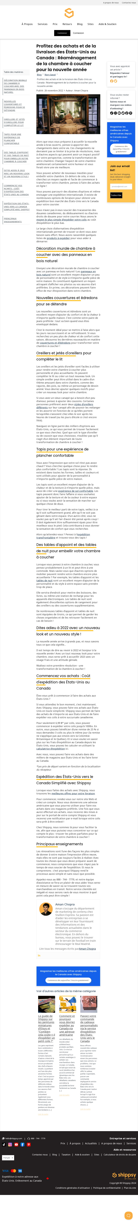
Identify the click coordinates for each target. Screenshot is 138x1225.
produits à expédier (58, 238)
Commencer (62, 33)
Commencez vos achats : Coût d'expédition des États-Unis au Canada (16, 190)
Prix (55, 24)
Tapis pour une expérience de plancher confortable (12, 139)
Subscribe (116, 195)
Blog (79, 24)
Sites (91, 24)
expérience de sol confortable (75, 491)
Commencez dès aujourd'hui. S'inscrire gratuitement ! (68, 980)
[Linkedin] (39, 955)
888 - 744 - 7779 (38, 1138)
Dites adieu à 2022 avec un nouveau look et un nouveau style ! (17, 173)
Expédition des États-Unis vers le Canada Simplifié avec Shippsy (17, 206)
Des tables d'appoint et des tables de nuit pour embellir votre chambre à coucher (16, 157)
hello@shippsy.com (14, 1138)
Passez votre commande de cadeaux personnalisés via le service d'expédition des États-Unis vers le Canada (89, 1028)
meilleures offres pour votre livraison (73, 793)
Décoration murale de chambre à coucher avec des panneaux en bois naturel (15, 86)
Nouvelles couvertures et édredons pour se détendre (14, 106)
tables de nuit (44, 580)
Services (42, 24)
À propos (27, 24)
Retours (67, 24)
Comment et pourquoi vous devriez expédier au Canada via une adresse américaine (67, 1025)
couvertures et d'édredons (55, 342)
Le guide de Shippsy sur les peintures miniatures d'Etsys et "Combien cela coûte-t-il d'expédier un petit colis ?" (46, 1028)
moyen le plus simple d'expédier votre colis (61, 219)
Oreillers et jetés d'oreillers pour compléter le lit (14, 122)
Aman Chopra (87, 948)
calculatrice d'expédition (50, 748)
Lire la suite (43, 1114)
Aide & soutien (107, 24)
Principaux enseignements (13, 220)
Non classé (50, 74)
